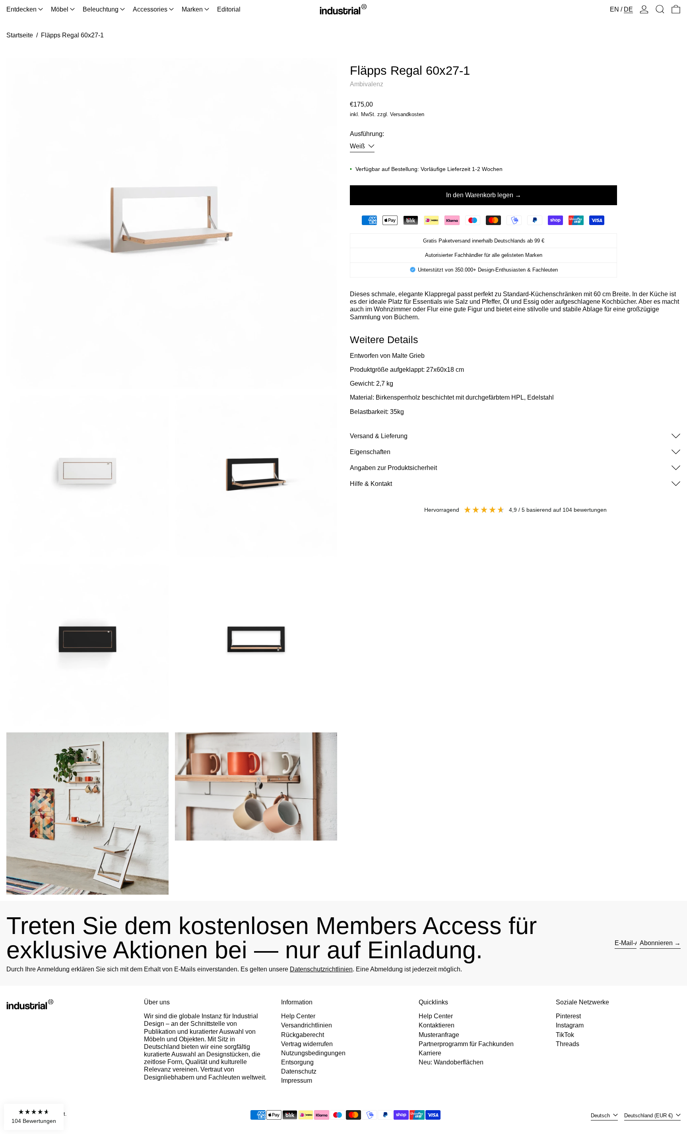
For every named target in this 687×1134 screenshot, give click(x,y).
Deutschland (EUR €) (649, 1115)
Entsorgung (297, 1062)
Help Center (298, 1016)
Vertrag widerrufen (307, 1044)
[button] (660, 9)
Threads (567, 1044)
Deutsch (601, 1115)
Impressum (296, 1080)
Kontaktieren (436, 1025)
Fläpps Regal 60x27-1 (72, 35)
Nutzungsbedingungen (313, 1053)
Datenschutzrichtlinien (321, 969)
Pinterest (568, 1016)
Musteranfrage (439, 1034)
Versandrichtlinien (306, 1025)
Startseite (19, 35)
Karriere (430, 1053)
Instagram (570, 1025)
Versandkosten (407, 114)
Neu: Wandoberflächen (451, 1062)
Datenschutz (298, 1071)
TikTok (565, 1034)
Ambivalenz (366, 83)
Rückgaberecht (302, 1034)
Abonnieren (656, 943)
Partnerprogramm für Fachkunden (466, 1044)
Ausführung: (367, 133)
